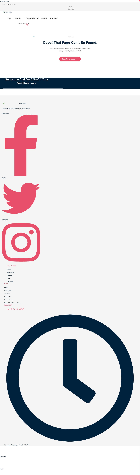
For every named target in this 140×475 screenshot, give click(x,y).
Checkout (10, 281)
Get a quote (8, 290)
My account (10, 272)
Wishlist (9, 275)
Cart (1, 469)
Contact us (7, 297)
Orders (9, 269)
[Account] (1, 453)
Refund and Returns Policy (12, 303)
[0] (26, 26)
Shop (5, 287)
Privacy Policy (8, 300)
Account (3, 457)
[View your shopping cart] (30, 25)
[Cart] (1, 465)
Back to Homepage (69, 59)
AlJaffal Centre (4, 1)
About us (7, 293)
